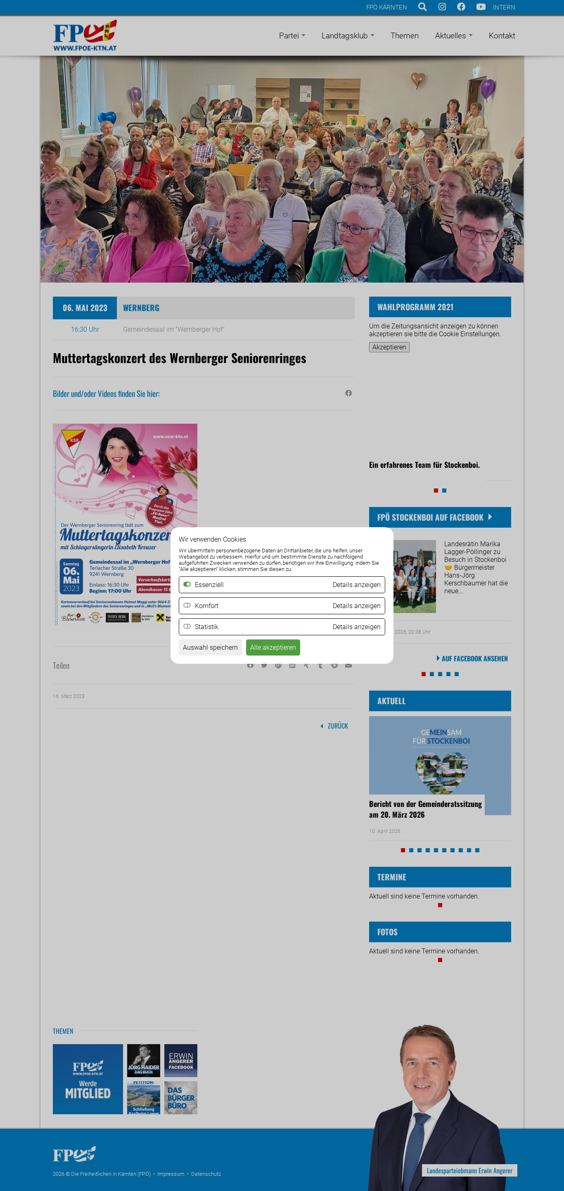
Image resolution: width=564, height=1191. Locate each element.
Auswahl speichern (210, 647)
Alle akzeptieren (273, 647)
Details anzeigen (357, 606)
